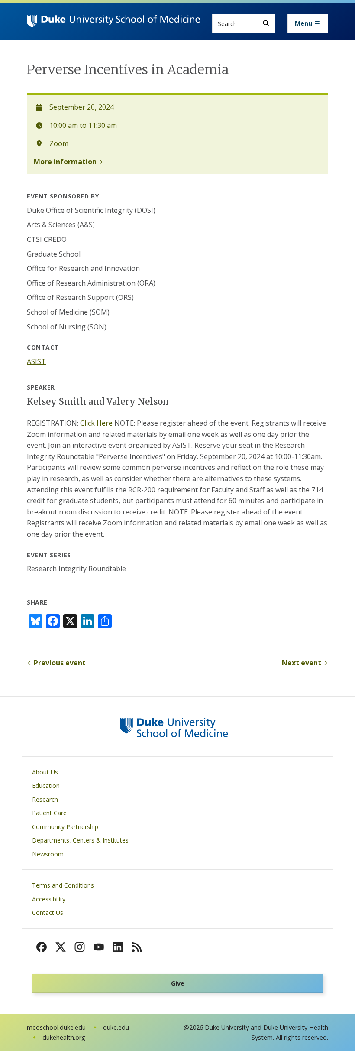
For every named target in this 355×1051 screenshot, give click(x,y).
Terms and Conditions (63, 885)
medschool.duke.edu (56, 1027)
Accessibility (48, 899)
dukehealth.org (63, 1037)
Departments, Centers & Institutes (80, 840)
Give (177, 983)
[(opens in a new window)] (41, 947)
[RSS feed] (136, 947)
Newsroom (48, 854)
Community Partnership (65, 827)
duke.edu (116, 1027)
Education (46, 785)
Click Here (96, 423)
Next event (301, 662)
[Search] (266, 23)
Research (45, 799)
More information (65, 161)
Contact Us (47, 912)
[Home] (113, 23)
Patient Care (49, 813)
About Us (45, 772)
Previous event (60, 662)
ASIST (36, 361)
